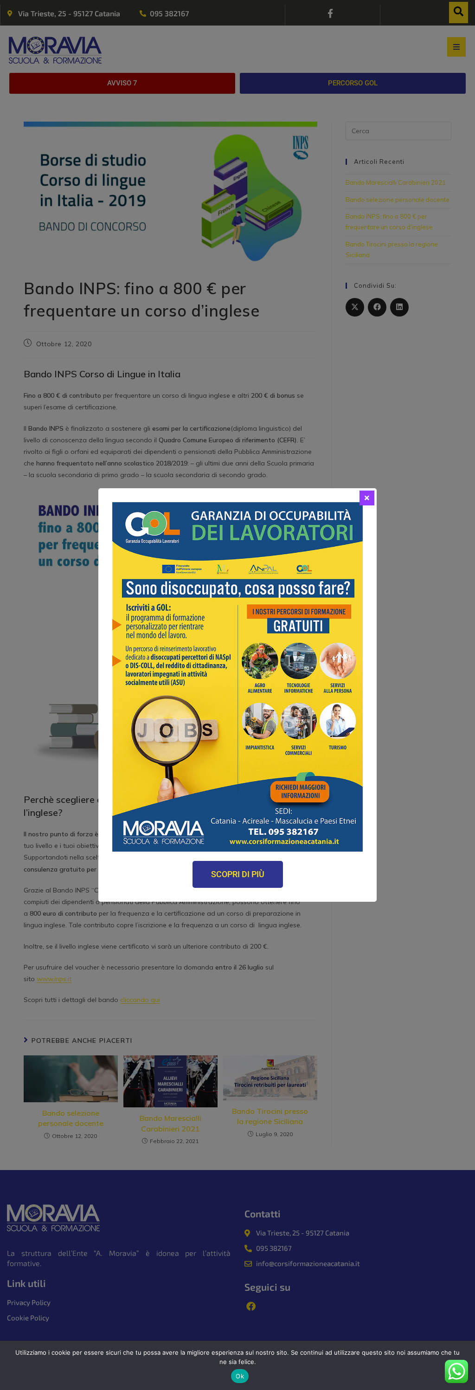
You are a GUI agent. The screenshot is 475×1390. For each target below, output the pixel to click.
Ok (240, 1376)
